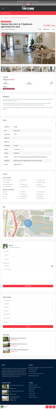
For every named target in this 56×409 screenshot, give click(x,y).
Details (4, 120)
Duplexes (31, 393)
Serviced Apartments (33, 387)
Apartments (7, 17)
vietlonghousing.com (34, 375)
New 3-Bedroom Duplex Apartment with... (20, 349)
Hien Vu (11, 245)
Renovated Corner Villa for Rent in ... (19, 338)
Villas (30, 391)
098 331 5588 (21, 1)
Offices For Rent (32, 397)
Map (4, 207)
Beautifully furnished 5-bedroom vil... (19, 344)
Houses (30, 389)
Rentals (3, 21)
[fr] (25, 3)
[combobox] (28, 300)
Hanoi (7, 29)
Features (5, 174)
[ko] (29, 3)
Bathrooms (6, 310)
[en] (24, 3)
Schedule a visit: (6, 263)
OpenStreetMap (46, 236)
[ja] (27, 3)
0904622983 (33, 371)
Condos (30, 395)
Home (2, 17)
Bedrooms (6, 307)
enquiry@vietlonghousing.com (33, 1)
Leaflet (41, 236)
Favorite (47, 29)
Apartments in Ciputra (9, 88)
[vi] (30, 3)
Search (28, 326)
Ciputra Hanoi (12, 29)
